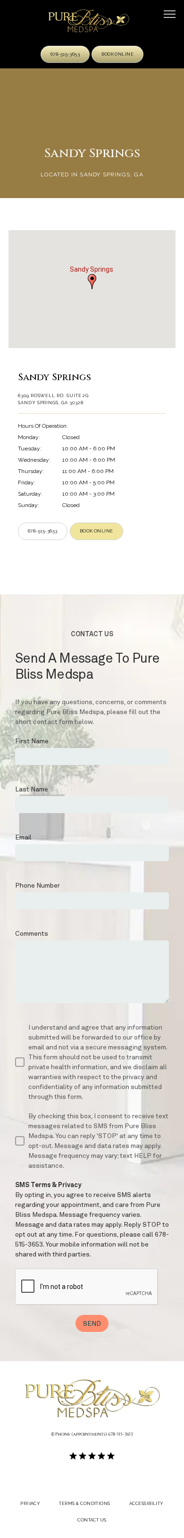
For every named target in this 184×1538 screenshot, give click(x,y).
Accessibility (146, 1503)
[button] (169, 15)
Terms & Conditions (84, 1503)
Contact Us (92, 1519)
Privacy (30, 1503)
